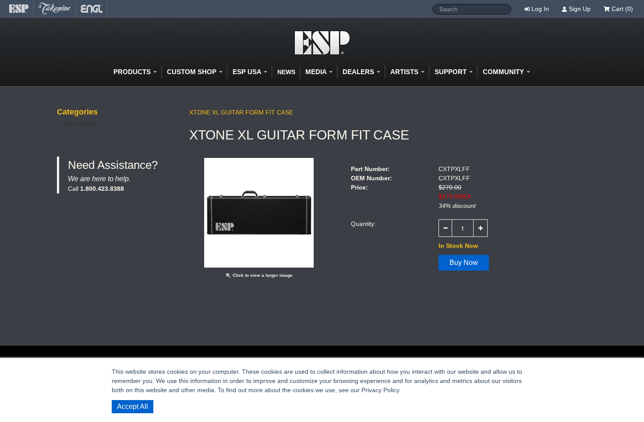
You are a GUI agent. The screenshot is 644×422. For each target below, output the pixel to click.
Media (316, 71)
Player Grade (79, 125)
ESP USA (248, 71)
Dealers (359, 71)
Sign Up (580, 8)
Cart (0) (621, 8)
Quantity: (363, 223)
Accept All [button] (132, 406)
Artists (405, 71)
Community (504, 71)
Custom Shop (192, 71)
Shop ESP (322, 43)
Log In (540, 8)
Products (132, 71)
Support (451, 71)
